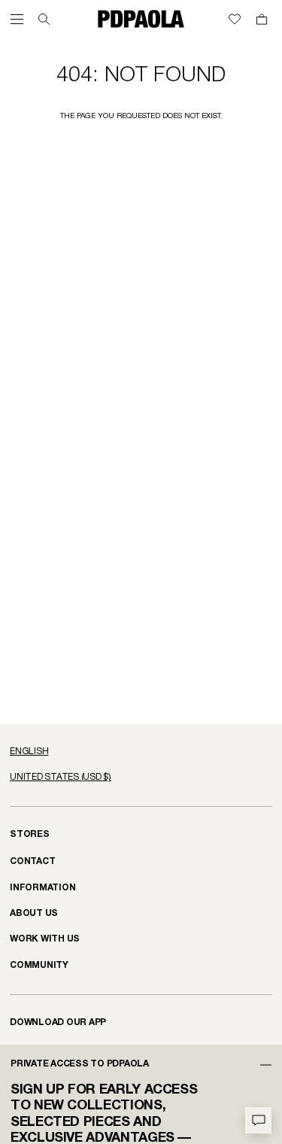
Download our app (58, 1022)
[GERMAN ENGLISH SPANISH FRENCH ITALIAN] (141, 752)
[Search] (44, 19)
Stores (30, 834)
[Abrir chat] (258, 1120)
